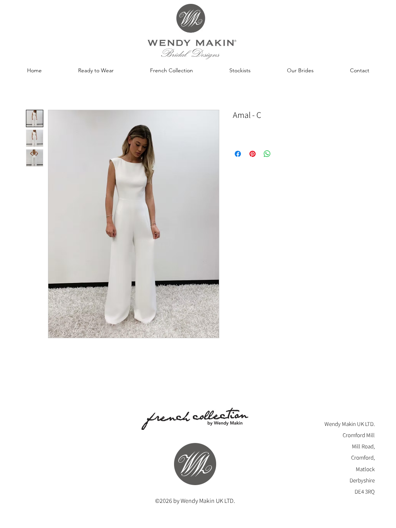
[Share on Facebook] (237, 153)
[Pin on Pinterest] (252, 153)
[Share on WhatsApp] (267, 153)
